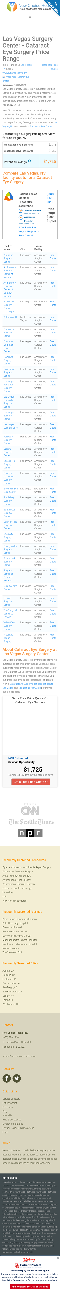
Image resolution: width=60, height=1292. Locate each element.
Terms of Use (27, 1128)
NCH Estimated (18, 758)
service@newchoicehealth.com (19, 1056)
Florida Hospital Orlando (15, 931)
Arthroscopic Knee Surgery (16, 880)
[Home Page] (30, 6)
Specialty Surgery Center (8, 537)
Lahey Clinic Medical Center (16, 935)
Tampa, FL (8, 1000)
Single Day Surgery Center (9, 500)
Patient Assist (9, 1103)
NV (4, 69)
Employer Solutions (12, 1123)
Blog (4, 1111)
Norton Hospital (10, 948)
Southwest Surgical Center (9, 513)
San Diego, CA (9, 987)
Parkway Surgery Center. (8, 440)
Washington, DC (10, 1004)
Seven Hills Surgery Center (9, 464)
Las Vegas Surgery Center (27, 42)
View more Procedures (14, 900)
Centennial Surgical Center (9, 332)
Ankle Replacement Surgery (16, 875)
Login (5, 1132)
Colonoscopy (9, 888)
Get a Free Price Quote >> (31, 782)
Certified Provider (32, 211)
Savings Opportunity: (21, 762)
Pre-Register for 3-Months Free (30, 1286)
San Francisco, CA (12, 991)
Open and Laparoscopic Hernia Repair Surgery (26, 867)
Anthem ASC (10, 317)
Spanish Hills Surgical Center (10, 525)
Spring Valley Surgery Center (10, 549)
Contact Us (15, 1119)
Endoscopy (26, 888)
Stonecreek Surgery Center (9, 561)
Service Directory (11, 1098)
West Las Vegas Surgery (8, 638)
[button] (29, 1270)
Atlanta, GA (8, 970)
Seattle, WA (8, 995)
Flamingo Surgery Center (9, 360)
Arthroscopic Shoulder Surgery (18, 884)
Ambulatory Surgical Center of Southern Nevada (10, 289)
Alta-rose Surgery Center (8, 258)
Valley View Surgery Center (9, 625)
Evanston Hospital (12, 927)
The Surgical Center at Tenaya (10, 613)
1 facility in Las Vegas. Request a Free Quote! (28, 231)
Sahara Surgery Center (8, 452)
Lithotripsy (8, 892)
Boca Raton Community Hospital (19, 919)
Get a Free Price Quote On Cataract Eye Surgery (30, 700)
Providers (7, 1107)
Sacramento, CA (11, 983)
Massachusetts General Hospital (19, 940)
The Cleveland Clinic (12, 952)
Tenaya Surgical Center (8, 601)
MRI (4, 896)
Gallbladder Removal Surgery (17, 871)
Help (4, 1119)
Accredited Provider (29, 219)
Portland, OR (9, 979)
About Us (7, 1115)
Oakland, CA (8, 975)
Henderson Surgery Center (9, 372)
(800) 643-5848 (50, 198)
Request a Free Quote (41, 126)
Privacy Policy (9, 1128)
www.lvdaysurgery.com (14, 73)
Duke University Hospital (15, 923)
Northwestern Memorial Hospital (19, 944)
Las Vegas (26, 65)
